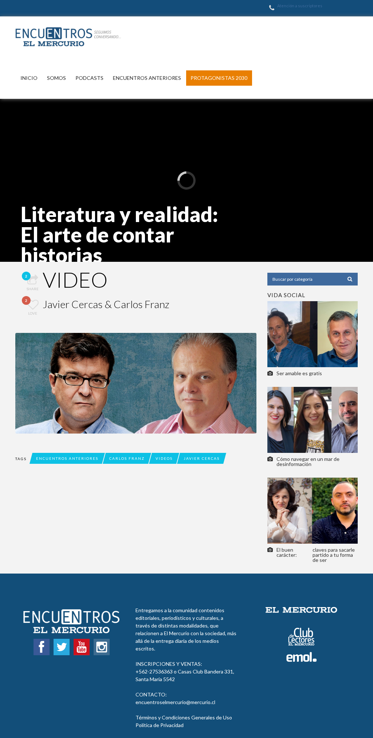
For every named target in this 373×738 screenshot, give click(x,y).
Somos (56, 78)
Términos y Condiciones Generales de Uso (184, 717)
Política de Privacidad (160, 725)
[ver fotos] (312, 333)
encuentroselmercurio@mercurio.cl (175, 702)
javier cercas (202, 458)
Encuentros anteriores (147, 78)
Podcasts (89, 78)
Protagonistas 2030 (219, 78)
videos (164, 458)
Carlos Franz (127, 458)
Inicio (29, 78)
